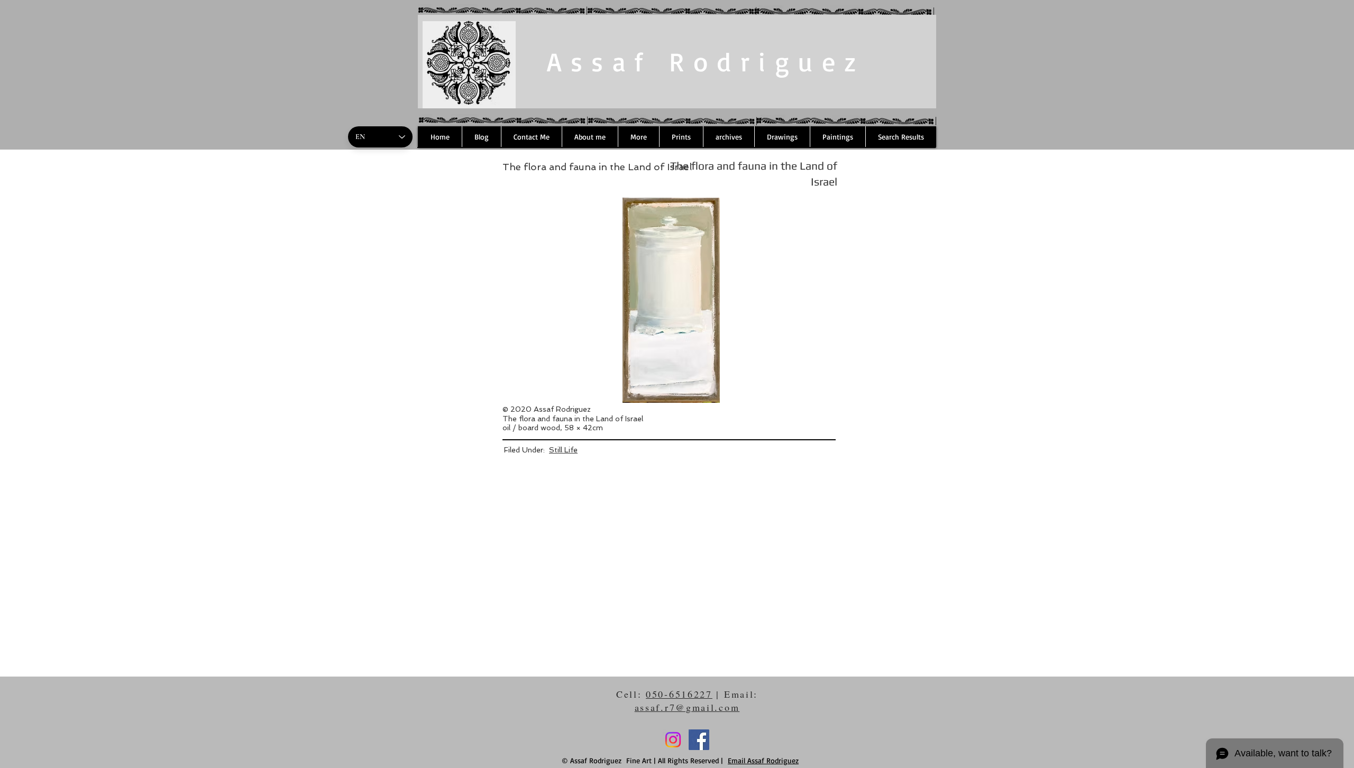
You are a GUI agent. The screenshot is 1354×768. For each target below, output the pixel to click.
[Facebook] (699, 739)
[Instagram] (673, 739)
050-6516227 (679, 694)
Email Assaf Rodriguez (763, 760)
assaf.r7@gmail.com (687, 707)
